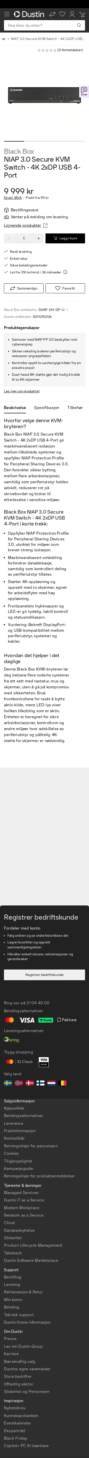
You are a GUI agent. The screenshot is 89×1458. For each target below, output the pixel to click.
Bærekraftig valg (19, 1361)
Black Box (19, 151)
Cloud (9, 1222)
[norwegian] (19, 1083)
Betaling (12, 1307)
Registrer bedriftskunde (44, 975)
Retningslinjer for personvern (31, 1146)
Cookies (11, 1153)
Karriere (11, 1353)
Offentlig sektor (18, 1384)
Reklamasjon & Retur (23, 1292)
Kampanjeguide (18, 1168)
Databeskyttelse (19, 1230)
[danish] (30, 1083)
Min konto (13, 1299)
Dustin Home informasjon (27, 1322)
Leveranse (13, 1123)
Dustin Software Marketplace (31, 1260)
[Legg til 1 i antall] (39, 238)
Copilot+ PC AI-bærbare (26, 1445)
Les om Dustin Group (23, 1346)
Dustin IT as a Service (24, 1200)
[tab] (17, 407)
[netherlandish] (51, 1083)
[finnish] (40, 1083)
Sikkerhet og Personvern (27, 1391)
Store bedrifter (18, 1376)
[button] (52, 14)
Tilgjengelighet (18, 1161)
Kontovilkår (14, 1138)
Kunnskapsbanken (21, 1415)
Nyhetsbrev (14, 1408)
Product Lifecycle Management (33, 1245)
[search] (79, 25)
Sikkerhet (13, 1237)
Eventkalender (17, 1423)
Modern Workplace (21, 1207)
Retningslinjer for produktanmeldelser (39, 1176)
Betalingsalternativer (23, 1115)
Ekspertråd (14, 1430)
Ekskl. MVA (13, 198)
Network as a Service (24, 1215)
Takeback (13, 1253)
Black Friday (15, 1438)
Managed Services (21, 1192)
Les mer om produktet (22, 391)
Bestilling (12, 1277)
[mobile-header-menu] (7, 14)
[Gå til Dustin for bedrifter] (29, 14)
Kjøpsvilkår (14, 1108)
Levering (12, 1284)
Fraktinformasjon (20, 1130)
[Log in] (72, 14)
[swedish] (8, 1083)
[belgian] (62, 1083)
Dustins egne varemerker (27, 1369)
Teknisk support (19, 1314)
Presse (10, 1338)
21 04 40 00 (37, 1003)
